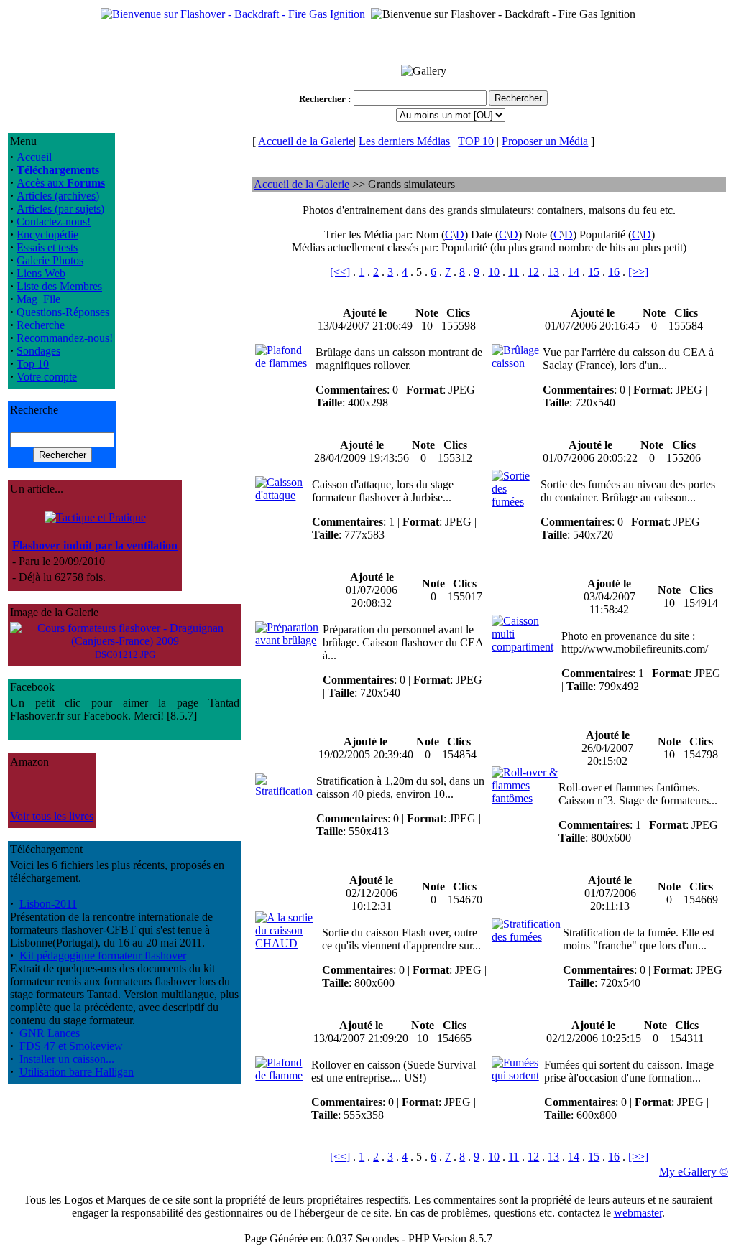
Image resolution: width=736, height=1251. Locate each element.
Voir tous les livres (51, 816)
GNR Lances (49, 1033)
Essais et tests (47, 247)
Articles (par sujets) (60, 209)
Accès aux (61, 183)
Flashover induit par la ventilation (95, 545)
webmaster (638, 1212)
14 (573, 272)
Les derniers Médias (404, 141)
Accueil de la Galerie (306, 141)
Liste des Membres (59, 286)
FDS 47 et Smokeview (71, 1046)
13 (553, 272)
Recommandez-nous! (65, 338)
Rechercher (322, 98)
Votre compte (47, 377)
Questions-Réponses (63, 312)
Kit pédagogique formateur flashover (102, 955)
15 (593, 272)
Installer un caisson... (66, 1059)
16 (614, 272)
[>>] (638, 272)
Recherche (41, 325)
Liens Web (41, 273)
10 (494, 272)
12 (533, 272)
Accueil (34, 157)
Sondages (38, 351)
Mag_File (38, 299)
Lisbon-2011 (48, 904)
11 (513, 272)
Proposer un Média (545, 141)
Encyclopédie (47, 234)
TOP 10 (476, 141)
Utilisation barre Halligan (76, 1072)
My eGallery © (693, 1172)
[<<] (340, 272)
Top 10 (33, 364)
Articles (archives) (58, 196)
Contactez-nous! (54, 221)
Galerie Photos (50, 260)
